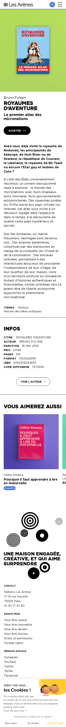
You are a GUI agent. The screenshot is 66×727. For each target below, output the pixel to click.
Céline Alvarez (13, 475)
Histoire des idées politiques (23, 311)
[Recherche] (52, 4)
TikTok (8, 671)
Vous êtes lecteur (16, 633)
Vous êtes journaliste (18, 624)
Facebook (11, 675)
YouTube (10, 662)
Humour (23, 307)
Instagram (11, 657)
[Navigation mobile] (60, 4)
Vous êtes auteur (15, 620)
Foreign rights (13, 643)
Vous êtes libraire (15, 629)
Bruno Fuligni (15, 97)
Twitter (9, 666)
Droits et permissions (18, 638)
